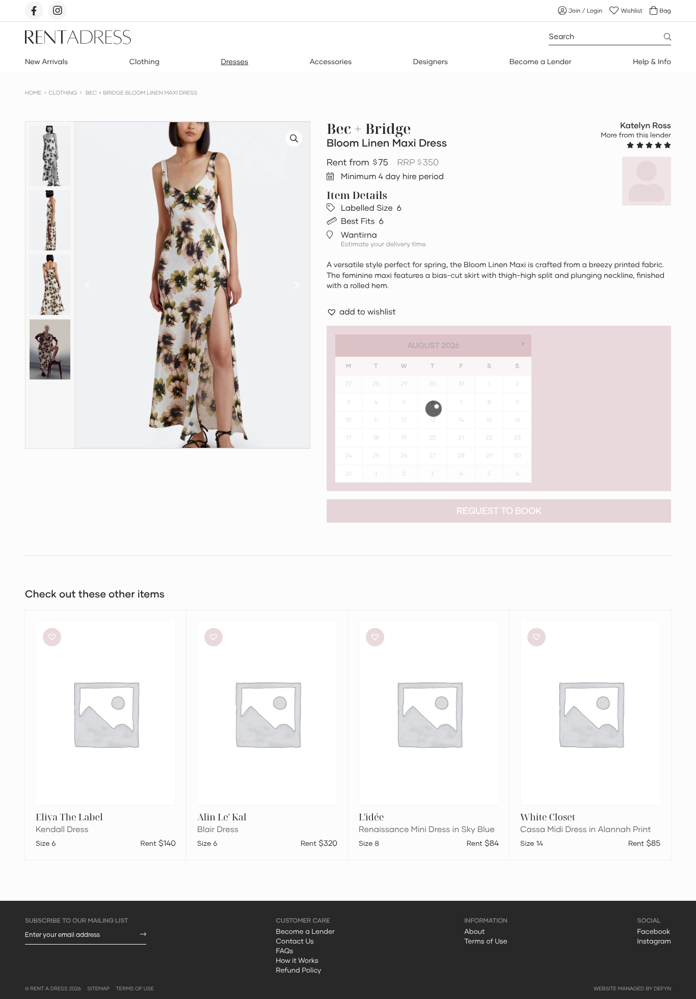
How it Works (297, 960)
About (474, 931)
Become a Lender (541, 62)
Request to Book (499, 510)
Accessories (331, 62)
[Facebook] (34, 11)
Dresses (234, 62)
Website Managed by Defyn (632, 989)
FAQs (284, 951)
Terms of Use (485, 941)
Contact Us (295, 941)
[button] (87, 285)
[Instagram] (57, 11)
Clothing (144, 62)
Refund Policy (299, 970)
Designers (430, 62)
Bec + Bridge (369, 128)
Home (33, 93)
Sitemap (98, 989)
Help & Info (652, 62)
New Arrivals (46, 62)
